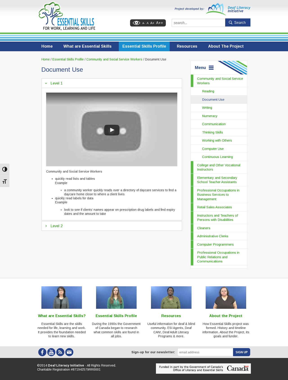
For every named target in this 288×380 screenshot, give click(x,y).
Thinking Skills (212, 132)
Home (47, 46)
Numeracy (210, 116)
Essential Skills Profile (144, 46)
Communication (214, 124)
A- (143, 23)
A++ (159, 23)
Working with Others (217, 140)
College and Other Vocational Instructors (218, 167)
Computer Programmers (215, 244)
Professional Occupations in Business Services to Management (218, 194)
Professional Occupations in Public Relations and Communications (218, 257)
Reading (208, 91)
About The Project (226, 46)
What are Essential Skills (87, 46)
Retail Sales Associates (214, 207)
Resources (187, 46)
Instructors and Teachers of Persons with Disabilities (217, 217)
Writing (207, 107)
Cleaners (203, 228)
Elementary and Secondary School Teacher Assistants (217, 180)
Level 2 (57, 226)
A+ (152, 23)
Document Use (213, 99)
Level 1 (57, 83)
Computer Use (213, 149)
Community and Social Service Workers (220, 81)
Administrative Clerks (212, 236)
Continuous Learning (217, 157)
